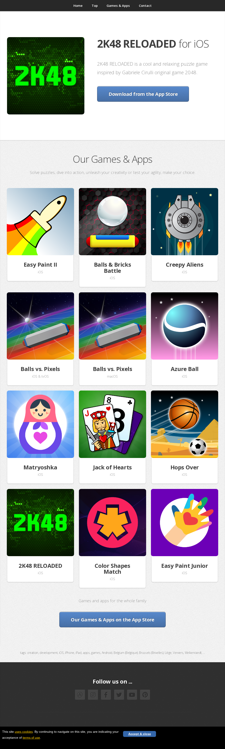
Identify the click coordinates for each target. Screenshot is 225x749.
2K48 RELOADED (40, 566)
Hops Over (185, 467)
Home (78, 5)
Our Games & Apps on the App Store (112, 619)
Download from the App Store (143, 93)
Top (95, 5)
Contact (145, 5)
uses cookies (24, 731)
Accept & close (139, 734)
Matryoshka (40, 467)
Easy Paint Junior (184, 566)
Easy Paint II (40, 264)
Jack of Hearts (112, 467)
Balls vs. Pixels (40, 369)
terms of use (31, 737)
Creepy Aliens (184, 264)
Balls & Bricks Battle (112, 267)
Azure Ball (185, 369)
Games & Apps (118, 5)
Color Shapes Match (112, 568)
